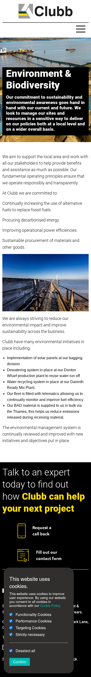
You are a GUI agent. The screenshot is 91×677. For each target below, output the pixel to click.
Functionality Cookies (33, 614)
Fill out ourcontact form (49, 555)
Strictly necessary (30, 634)
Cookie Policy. (50, 605)
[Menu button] (80, 29)
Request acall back (41, 531)
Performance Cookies (33, 621)
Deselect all (25, 650)
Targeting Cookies (30, 627)
